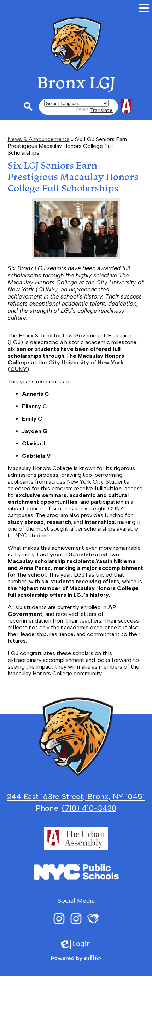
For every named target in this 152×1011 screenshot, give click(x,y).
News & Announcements (39, 139)
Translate (101, 110)
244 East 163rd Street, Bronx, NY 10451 (76, 796)
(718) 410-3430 (89, 808)
